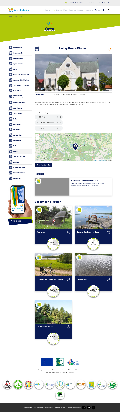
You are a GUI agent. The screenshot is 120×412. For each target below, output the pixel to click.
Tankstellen (17, 113)
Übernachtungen (19, 58)
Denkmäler (17, 140)
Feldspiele (72, 10)
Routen (47, 10)
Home (10, 16)
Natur (15, 119)
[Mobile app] (20, 202)
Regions (59, 10)
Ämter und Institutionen (21, 80)
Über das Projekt (100, 10)
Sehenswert (17, 47)
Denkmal (16, 162)
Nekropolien (17, 146)
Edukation (16, 130)
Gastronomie (18, 53)
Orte (53, 10)
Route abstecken (44, 165)
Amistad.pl (77, 407)
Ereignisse (80, 10)
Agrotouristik (18, 64)
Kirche (21, 16)
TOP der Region (19, 156)
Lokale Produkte (19, 173)
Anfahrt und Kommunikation (18, 97)
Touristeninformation (21, 85)
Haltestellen (17, 135)
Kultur (15, 69)
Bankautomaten (19, 103)
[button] (108, 72)
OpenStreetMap (102, 160)
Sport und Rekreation (21, 74)
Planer (65, 10)
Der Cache (17, 178)
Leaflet (95, 160)
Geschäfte (17, 124)
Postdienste (17, 108)
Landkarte (89, 10)
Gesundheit (17, 91)
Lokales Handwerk (19, 167)
